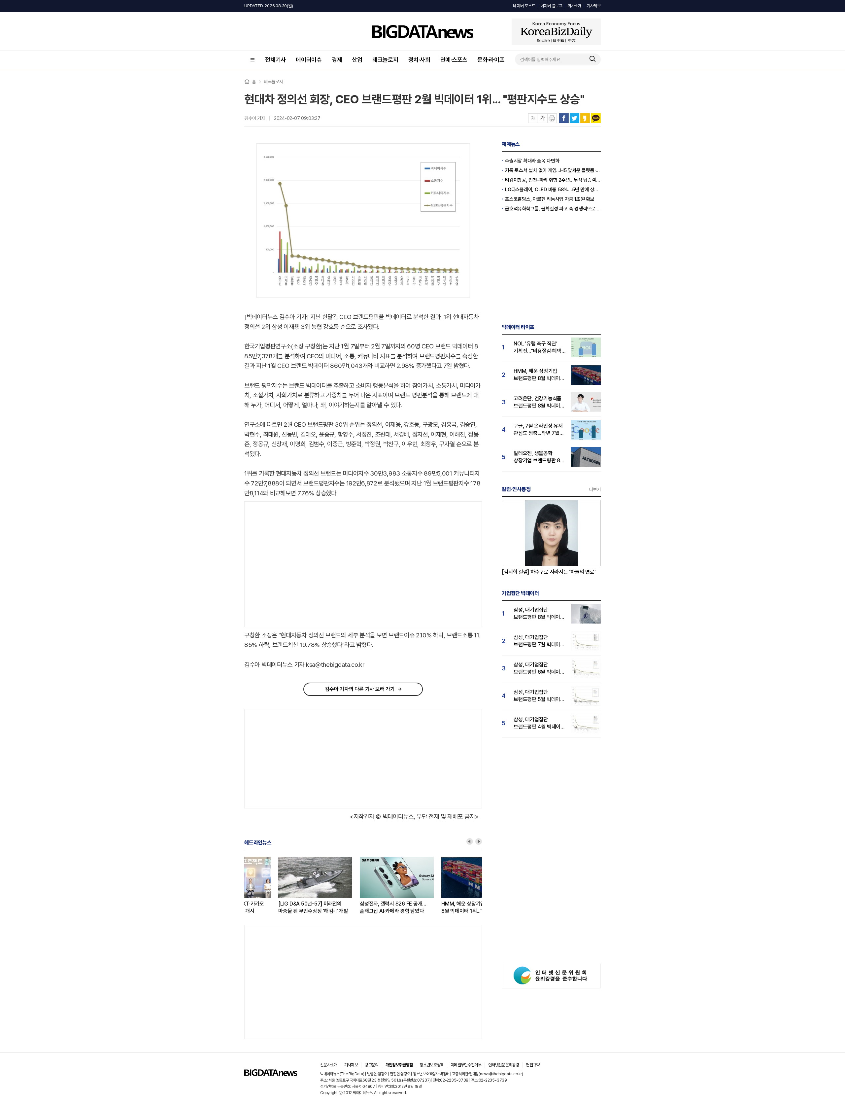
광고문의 (371, 1064)
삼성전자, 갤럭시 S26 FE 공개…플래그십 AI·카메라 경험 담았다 (359, 907)
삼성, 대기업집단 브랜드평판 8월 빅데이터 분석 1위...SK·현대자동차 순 (539, 614)
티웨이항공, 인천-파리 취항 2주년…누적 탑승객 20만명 (553, 180)
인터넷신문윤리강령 (503, 1064)
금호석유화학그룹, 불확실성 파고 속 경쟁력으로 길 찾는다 (553, 209)
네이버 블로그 (551, 5)
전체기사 (275, 59)
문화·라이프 (491, 59)
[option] (285, 886)
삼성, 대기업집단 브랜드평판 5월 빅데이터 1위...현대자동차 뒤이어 (539, 696)
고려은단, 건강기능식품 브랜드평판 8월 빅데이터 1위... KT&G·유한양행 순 (539, 402)
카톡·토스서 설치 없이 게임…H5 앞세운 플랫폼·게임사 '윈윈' (553, 170)
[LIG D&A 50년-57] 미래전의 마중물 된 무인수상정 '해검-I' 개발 (279, 907)
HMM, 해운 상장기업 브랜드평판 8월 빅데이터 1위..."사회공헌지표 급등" (441, 908)
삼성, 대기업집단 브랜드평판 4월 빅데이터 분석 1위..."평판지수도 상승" (539, 723)
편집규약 (532, 1064)
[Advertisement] (300, 564)
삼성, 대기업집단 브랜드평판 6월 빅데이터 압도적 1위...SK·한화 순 (539, 668)
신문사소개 (328, 1064)
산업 (357, 59)
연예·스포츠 (454, 59)
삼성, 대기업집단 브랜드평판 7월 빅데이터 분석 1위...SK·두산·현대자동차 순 (539, 641)
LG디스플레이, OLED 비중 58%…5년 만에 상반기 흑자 (553, 190)
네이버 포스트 (524, 5)
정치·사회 (419, 59)
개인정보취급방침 (399, 1064)
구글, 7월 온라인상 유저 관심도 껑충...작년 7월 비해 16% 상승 (538, 430)
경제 (337, 59)
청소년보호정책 (431, 1064)
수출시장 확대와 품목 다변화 (532, 161)
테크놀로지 (385, 59)
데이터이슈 (309, 59)
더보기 (595, 489)
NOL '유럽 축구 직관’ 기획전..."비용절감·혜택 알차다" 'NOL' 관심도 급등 (537, 347)
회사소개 (574, 5)
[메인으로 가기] (270, 1074)
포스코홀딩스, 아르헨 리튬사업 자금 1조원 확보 (549, 199)
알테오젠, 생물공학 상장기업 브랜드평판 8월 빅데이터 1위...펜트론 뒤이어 (539, 457)
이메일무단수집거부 (466, 1064)
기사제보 (594, 5)
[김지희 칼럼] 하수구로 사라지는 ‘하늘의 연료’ (549, 572)
